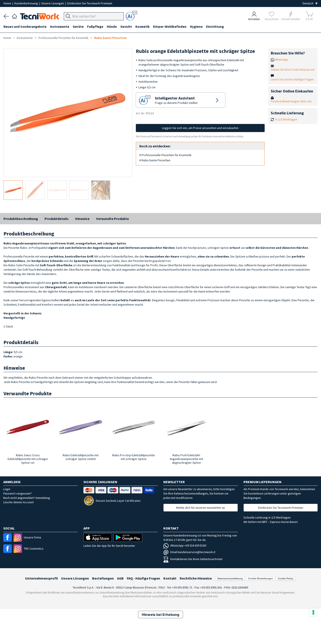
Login (6, 489)
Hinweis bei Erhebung (160, 614)
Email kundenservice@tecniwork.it (192, 552)
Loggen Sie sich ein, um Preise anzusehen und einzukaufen (200, 128)
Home (7, 3)
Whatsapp (281, 59)
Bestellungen (103, 578)
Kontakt (169, 578)
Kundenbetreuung (26, 3)
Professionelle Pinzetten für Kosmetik (63, 38)
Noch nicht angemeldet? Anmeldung (26, 498)
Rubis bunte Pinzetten (110, 38)
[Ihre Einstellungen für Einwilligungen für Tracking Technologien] (313, 612)
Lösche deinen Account (18, 502)
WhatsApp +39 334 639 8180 (188, 545)
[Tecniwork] (14, 16)
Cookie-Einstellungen (260, 578)
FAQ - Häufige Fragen (143, 578)
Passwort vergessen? (17, 493)
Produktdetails (57, 218)
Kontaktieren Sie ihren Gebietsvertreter (196, 559)
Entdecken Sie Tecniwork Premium (89, 3)
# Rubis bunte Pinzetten (154, 160)
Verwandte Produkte (112, 218)
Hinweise (82, 218)
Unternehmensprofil (41, 578)
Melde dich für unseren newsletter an (200, 508)
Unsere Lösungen (53, 3)
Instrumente (25, 38)
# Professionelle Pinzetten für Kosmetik (165, 155)
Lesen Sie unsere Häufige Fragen (292, 79)
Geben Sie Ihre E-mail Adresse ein (293, 69)
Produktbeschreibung (20, 218)
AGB (120, 578)
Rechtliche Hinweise (196, 578)
